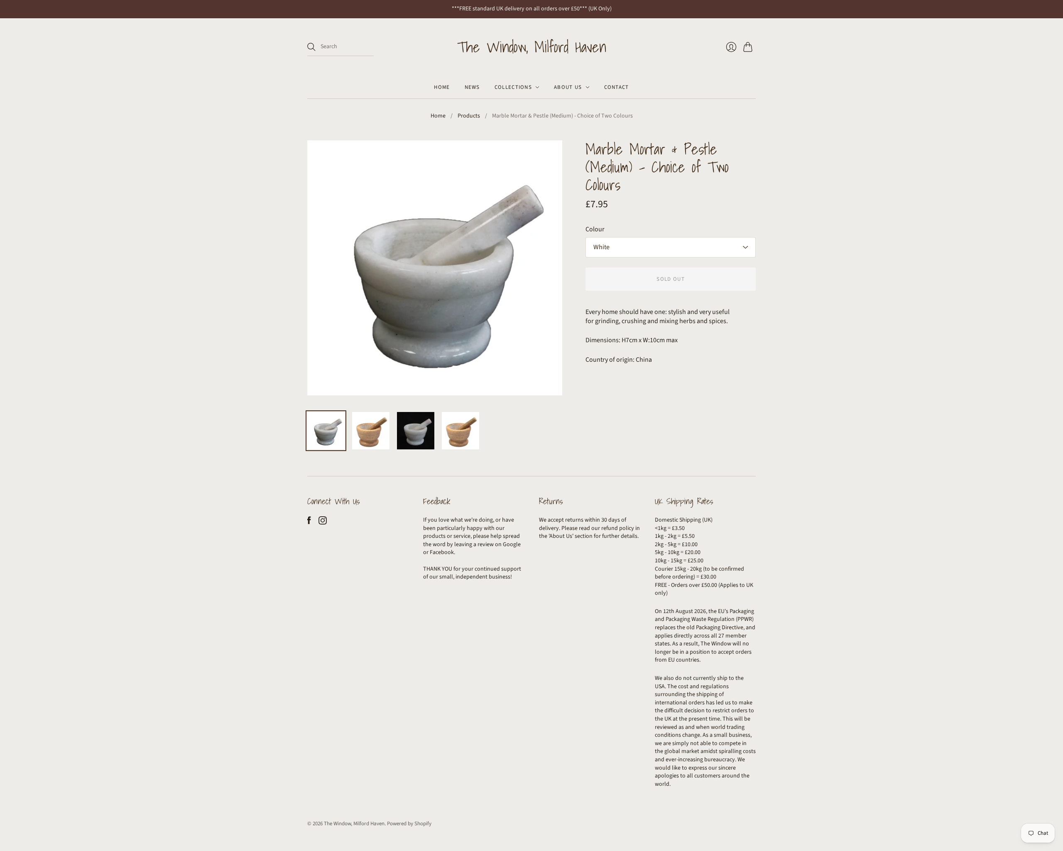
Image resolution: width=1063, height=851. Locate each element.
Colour (595, 229)
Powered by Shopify (409, 823)
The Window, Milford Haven (531, 47)
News (472, 87)
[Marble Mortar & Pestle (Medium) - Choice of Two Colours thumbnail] (326, 430)
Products (469, 116)
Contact (616, 87)
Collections (513, 87)
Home (442, 87)
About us (568, 87)
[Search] (311, 47)
